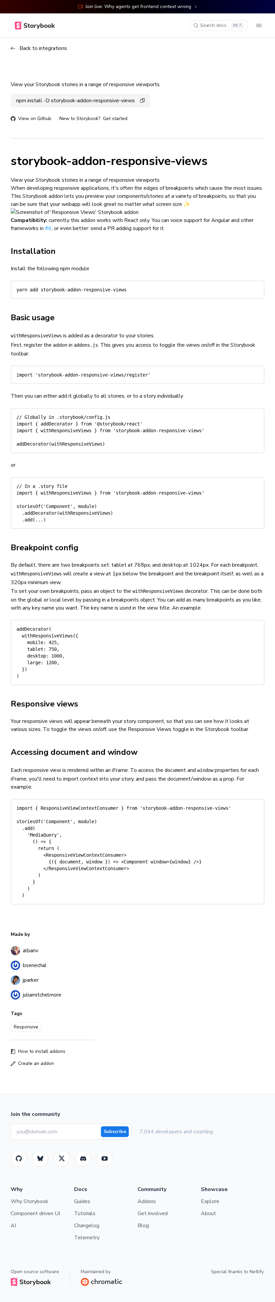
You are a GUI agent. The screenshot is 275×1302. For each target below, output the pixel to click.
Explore (210, 1201)
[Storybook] (83, 1158)
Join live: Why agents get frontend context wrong (138, 6)
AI (13, 1225)
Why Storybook (29, 1201)
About (208, 1213)
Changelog (86, 1225)
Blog (143, 1225)
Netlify (256, 1271)
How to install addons (41, 1051)
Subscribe (115, 1131)
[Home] (35, 25)
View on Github (34, 118)
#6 (48, 228)
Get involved (153, 1213)
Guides (82, 1201)
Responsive (26, 1027)
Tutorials (85, 1213)
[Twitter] (62, 1158)
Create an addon (36, 1063)
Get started (115, 118)
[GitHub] (19, 1158)
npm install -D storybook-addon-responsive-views (75, 100)
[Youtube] (105, 1158)
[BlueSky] (40, 1158)
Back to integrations (43, 48)
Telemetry (87, 1237)
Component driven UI (35, 1213)
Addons (147, 1201)
